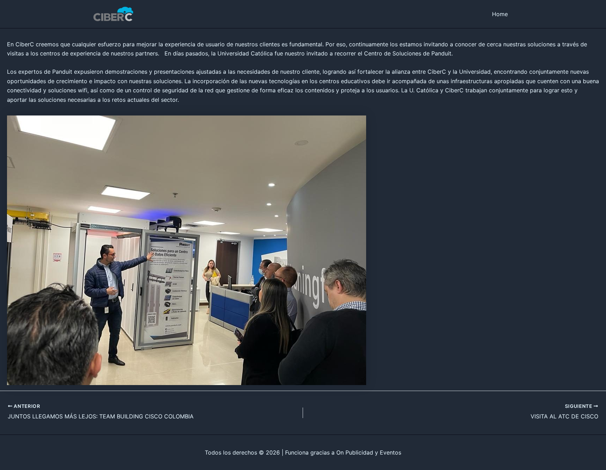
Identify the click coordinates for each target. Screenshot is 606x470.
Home (500, 14)
